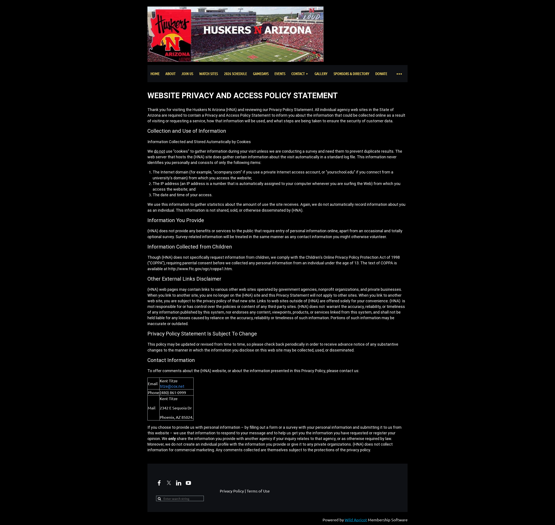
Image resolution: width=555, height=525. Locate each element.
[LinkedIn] (179, 483)
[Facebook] (159, 483)
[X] (169, 483)
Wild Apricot (356, 519)
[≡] (399, 73)
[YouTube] (188, 483)
